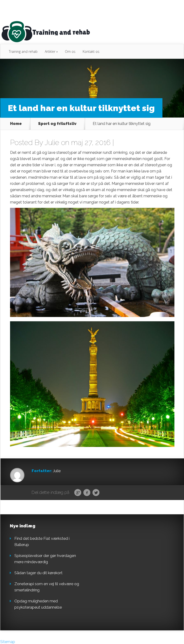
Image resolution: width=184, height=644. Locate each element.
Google (77, 493)
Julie (52, 142)
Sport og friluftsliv (57, 124)
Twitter (96, 493)
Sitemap (7, 641)
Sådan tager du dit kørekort (38, 573)
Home (16, 124)
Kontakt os (91, 51)
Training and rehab (23, 51)
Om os (70, 51)
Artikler (51, 51)
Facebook (87, 493)
